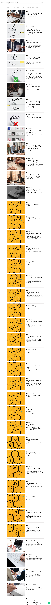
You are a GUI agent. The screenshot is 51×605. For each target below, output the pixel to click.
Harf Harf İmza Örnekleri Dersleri (30, 7)
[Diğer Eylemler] (42, 11)
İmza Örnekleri (23, 7)
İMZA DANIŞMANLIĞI (7, 2)
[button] (43, 7)
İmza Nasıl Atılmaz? (13, 7)
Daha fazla (37, 7)
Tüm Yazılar (8, 7)
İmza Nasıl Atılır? (19, 7)
